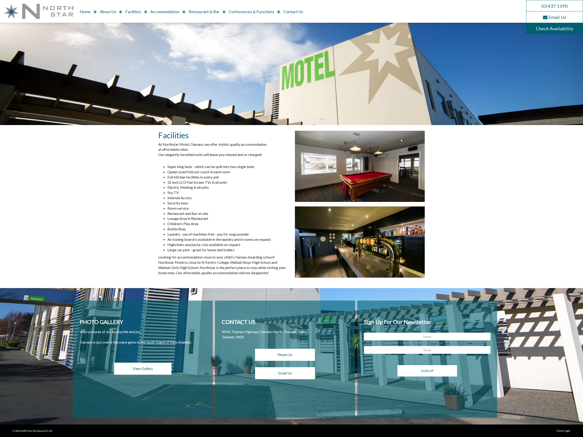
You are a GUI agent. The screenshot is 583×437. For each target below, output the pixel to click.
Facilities (133, 11)
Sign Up (427, 371)
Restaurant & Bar (204, 11)
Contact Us (293, 11)
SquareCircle (44, 430)
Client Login (563, 430)
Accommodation (164, 11)
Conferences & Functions (251, 11)
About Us (108, 11)
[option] (360, 242)
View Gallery (143, 368)
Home (85, 11)
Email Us (285, 373)
